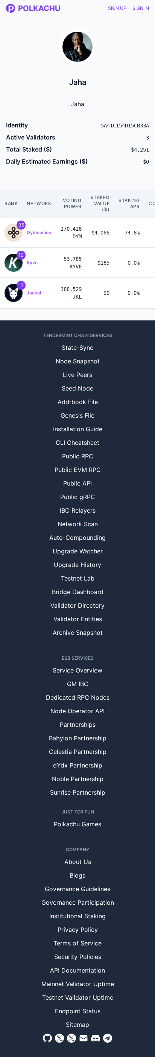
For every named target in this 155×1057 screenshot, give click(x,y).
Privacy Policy (78, 929)
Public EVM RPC (78, 469)
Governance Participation (77, 902)
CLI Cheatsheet (77, 442)
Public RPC (77, 456)
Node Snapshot (78, 361)
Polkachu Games (77, 824)
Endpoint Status (77, 1011)
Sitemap (77, 1024)
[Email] (83, 1038)
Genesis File (77, 415)
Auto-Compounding (77, 537)
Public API (77, 483)
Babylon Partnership (77, 738)
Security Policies (77, 956)
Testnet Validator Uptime (77, 997)
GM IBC (77, 684)
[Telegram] (107, 1038)
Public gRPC (77, 497)
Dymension (39, 232)
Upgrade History (77, 564)
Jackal (34, 293)
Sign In (140, 8)
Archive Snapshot (78, 632)
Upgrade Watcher (78, 551)
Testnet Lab (77, 578)
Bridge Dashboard (77, 592)
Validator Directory (77, 605)
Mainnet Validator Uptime (77, 984)
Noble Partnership (77, 779)
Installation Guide (77, 429)
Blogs (77, 875)
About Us (77, 862)
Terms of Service (77, 943)
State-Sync (77, 347)
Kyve (32, 262)
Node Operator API (77, 711)
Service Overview (77, 670)
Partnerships (78, 724)
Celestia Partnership (77, 751)
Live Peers (77, 374)
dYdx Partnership (77, 765)
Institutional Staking (77, 916)
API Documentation (77, 970)
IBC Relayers (78, 510)
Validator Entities (77, 619)
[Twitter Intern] (71, 1038)
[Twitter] (59, 1038)
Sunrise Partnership (77, 792)
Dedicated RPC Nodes (77, 697)
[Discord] (95, 1038)
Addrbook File (78, 402)
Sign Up (117, 8)
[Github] (47, 1038)
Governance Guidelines (77, 889)
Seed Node (77, 388)
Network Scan (78, 524)
